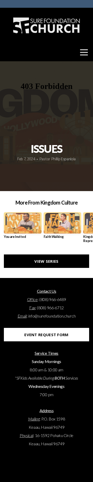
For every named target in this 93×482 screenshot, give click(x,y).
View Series (46, 261)
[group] (23, 227)
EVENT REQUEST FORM (46, 334)
